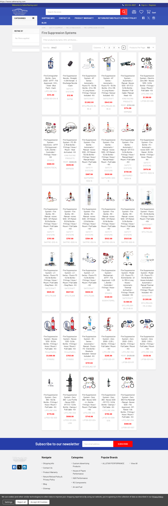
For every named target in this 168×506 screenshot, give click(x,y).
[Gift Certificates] (134, 12)
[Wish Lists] (142, 12)
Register (152, 5)
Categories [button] (20, 18)
